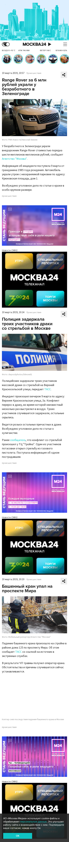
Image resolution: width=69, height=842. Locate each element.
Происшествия (33, 73)
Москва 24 (34, 44)
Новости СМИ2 (9, 250)
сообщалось (18, 440)
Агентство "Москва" (14, 159)
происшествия (9, 196)
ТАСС (47, 389)
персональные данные (33, 821)
